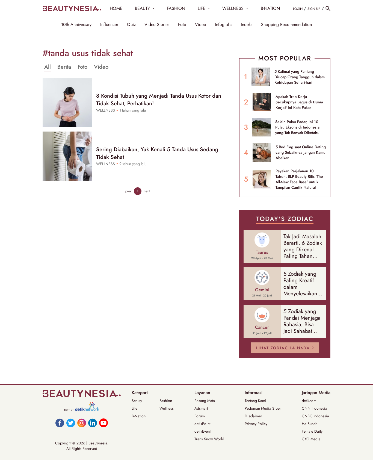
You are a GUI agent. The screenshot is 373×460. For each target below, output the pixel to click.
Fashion (165, 400)
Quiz (131, 25)
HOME (116, 8)
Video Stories (156, 25)
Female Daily (312, 431)
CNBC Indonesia (315, 416)
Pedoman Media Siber (263, 408)
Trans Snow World (209, 439)
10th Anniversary (76, 25)
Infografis (223, 25)
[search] (327, 8)
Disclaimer (253, 416)
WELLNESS (233, 8)
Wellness (166, 408)
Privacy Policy (256, 423)
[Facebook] (59, 422)
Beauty (137, 400)
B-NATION (270, 8)
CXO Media (311, 439)
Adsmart (201, 408)
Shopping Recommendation (286, 25)
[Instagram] (81, 422)
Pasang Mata (204, 400)
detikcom (309, 400)
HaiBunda (310, 423)
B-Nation (139, 416)
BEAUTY (143, 8)
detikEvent (202, 431)
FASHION (176, 8)
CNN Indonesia (314, 408)
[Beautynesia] (72, 8)
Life (134, 408)
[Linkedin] (92, 422)
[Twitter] (70, 422)
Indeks (246, 25)
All (47, 67)
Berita (64, 67)
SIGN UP (313, 8)
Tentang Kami (255, 400)
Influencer (109, 25)
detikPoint (202, 423)
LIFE (202, 8)
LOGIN (298, 8)
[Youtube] (103, 422)
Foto (182, 25)
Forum (199, 416)
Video (200, 25)
